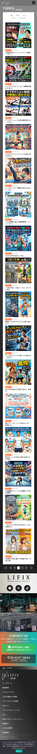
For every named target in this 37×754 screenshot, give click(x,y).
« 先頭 (1, 568)
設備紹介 (5, 723)
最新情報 (5, 687)
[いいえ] (35, 747)
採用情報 (5, 732)
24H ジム (5, 705)
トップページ (7, 683)
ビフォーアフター (8, 692)
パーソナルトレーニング (11, 710)
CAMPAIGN (22, 18)
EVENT (13, 18)
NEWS (18, 15)
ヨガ (4, 714)
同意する (19, 751)
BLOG (25, 15)
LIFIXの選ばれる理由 (9, 696)
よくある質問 (7, 728)
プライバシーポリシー (10, 737)
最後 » (34, 568)
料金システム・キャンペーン (12, 719)
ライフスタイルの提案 (10, 701)
